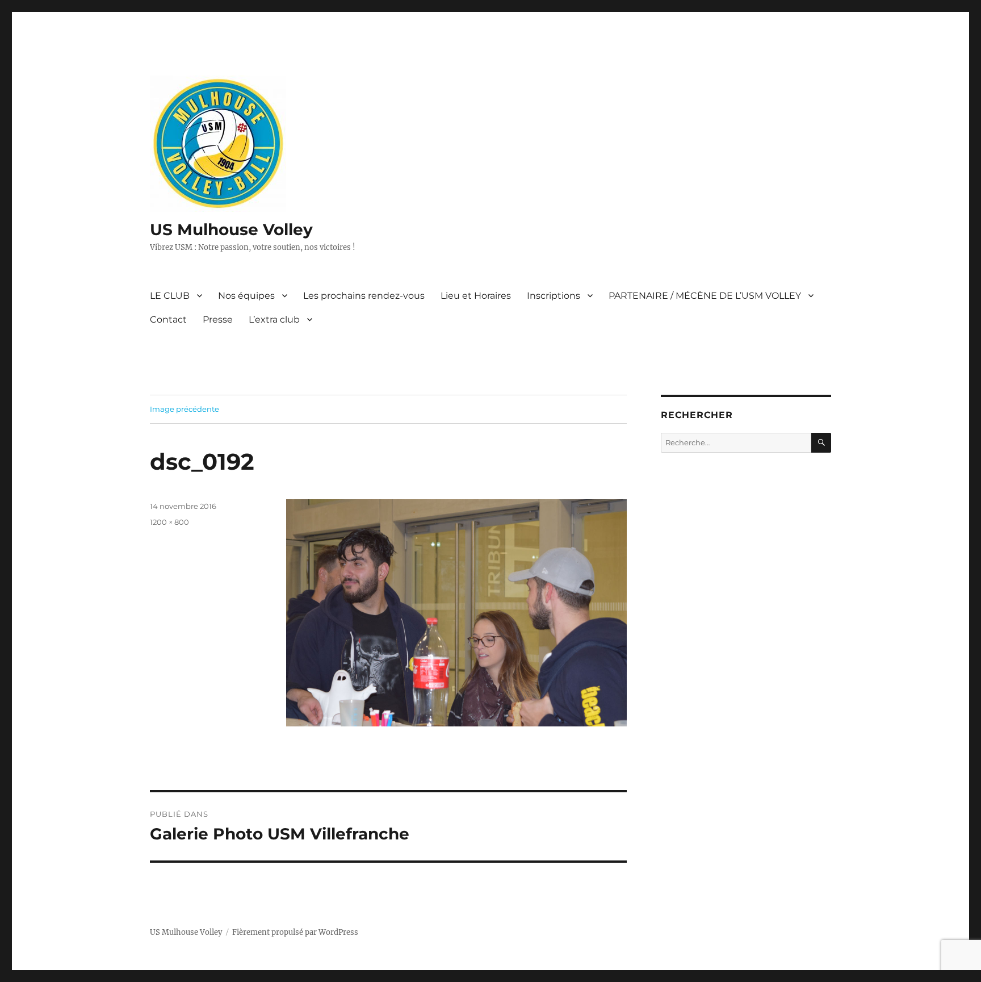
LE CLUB (170, 295)
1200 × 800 (169, 521)
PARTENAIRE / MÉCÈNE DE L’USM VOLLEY (705, 295)
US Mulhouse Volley (231, 229)
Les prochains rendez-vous (364, 295)
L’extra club (274, 319)
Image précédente (184, 408)
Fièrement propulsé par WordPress (295, 932)
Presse (218, 319)
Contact (168, 319)
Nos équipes (246, 295)
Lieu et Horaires (476, 295)
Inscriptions (553, 295)
